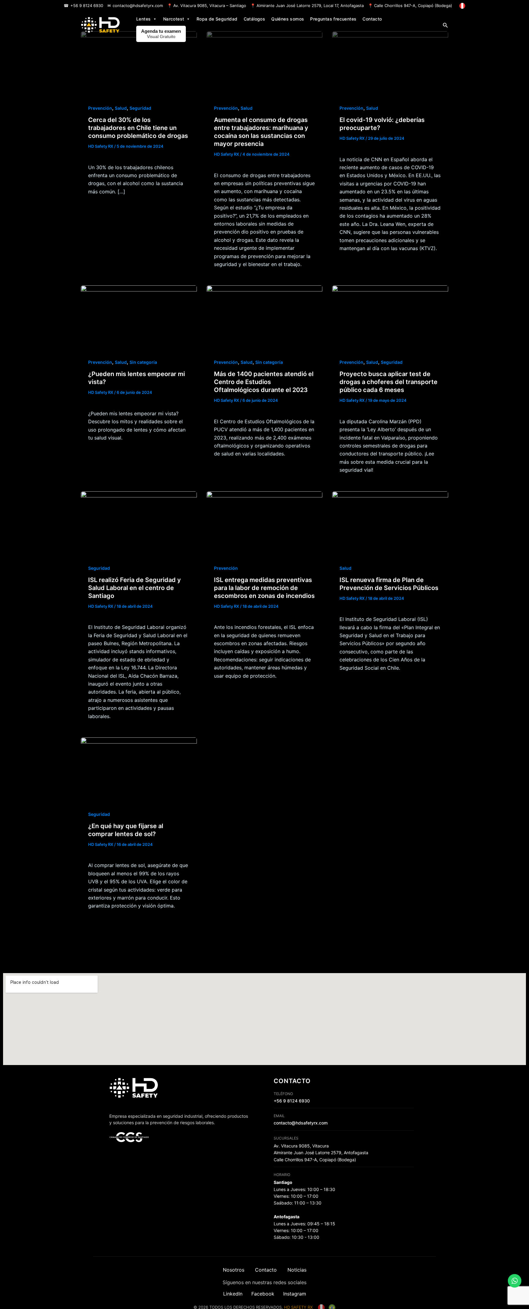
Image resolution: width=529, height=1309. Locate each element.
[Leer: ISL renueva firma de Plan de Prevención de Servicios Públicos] (390, 523)
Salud (121, 108)
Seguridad (140, 108)
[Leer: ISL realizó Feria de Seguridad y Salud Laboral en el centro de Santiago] (139, 523)
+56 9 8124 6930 (86, 5)
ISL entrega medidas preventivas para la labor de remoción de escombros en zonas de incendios (264, 587)
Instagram (294, 1294)
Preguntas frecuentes (333, 18)
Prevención (100, 108)
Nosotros (233, 1270)
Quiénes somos (287, 18)
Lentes (143, 18)
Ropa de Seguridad (217, 18)
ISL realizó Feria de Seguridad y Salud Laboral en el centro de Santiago (134, 587)
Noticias (296, 1270)
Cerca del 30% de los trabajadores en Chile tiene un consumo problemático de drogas (138, 127)
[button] (445, 25)
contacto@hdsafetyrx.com (138, 5)
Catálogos (254, 18)
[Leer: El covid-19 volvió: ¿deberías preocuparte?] (390, 63)
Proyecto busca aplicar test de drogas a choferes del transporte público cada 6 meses (388, 382)
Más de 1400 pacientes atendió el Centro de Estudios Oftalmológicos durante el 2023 (263, 382)
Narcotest (173, 18)
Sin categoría (143, 362)
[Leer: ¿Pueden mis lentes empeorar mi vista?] (139, 317)
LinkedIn (232, 1294)
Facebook (262, 1294)
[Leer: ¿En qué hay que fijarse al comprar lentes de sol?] (139, 770)
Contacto (372, 18)
